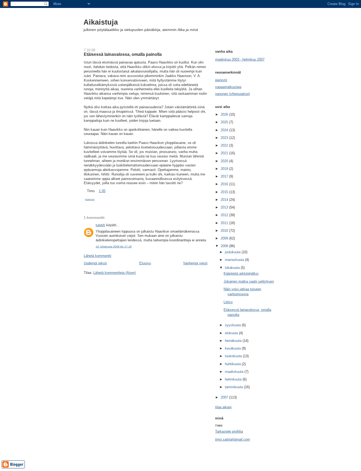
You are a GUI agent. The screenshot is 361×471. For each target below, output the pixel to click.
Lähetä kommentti (97, 256)
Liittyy (228, 302)
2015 (225, 192)
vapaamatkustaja (228, 87)
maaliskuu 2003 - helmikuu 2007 (240, 59)
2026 (225, 114)
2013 (225, 207)
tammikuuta (234, 387)
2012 (225, 215)
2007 (225, 397)
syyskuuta (233, 325)
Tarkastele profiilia (229, 431)
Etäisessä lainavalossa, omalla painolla (123, 54)
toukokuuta (234, 356)
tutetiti (100, 225)
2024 (225, 130)
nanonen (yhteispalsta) (232, 94)
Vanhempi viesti (195, 263)
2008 (225, 246)
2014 (225, 200)
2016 (225, 184)
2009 (225, 238)
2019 (225, 169)
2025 (225, 122)
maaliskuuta (234, 372)
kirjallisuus (90, 199)
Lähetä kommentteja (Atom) (114, 273)
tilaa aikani (223, 407)
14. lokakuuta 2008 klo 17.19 (114, 246)
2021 (225, 153)
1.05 (102, 191)
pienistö (221, 80)
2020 (225, 161)
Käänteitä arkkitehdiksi (241, 273)
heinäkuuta (234, 341)
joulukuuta (233, 252)
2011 (225, 223)
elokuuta (232, 333)
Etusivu (145, 263)
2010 (225, 231)
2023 (225, 138)
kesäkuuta (233, 348)
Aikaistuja (101, 22)
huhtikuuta (233, 364)
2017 (225, 176)
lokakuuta (233, 268)
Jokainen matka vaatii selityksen (249, 281)
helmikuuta (234, 379)
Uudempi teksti (95, 263)
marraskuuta (235, 260)
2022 (225, 145)
